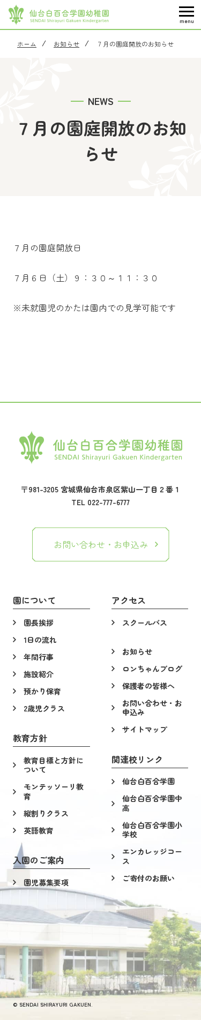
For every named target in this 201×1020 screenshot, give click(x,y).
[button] (186, 14)
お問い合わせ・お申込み (101, 544)
